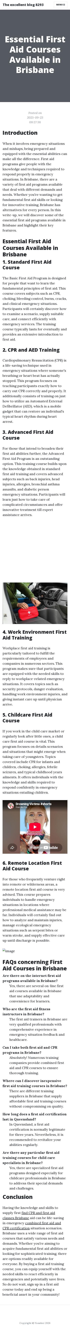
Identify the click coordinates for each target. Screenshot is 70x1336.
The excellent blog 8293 (23, 4)
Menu (59, 4)
